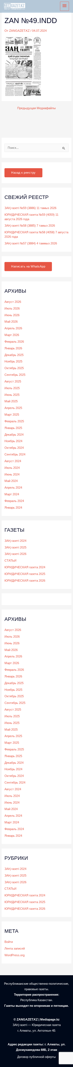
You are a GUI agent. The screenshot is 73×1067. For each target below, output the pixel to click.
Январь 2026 (13, 348)
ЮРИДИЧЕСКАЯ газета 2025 (24, 574)
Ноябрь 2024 (13, 441)
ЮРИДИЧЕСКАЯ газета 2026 (24, 580)
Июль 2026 (12, 308)
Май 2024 (11, 481)
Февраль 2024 (14, 501)
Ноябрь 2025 (13, 361)
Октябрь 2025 (14, 368)
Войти (8, 941)
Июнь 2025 (11, 394)
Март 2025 (11, 414)
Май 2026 (11, 321)
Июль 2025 (12, 388)
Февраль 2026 (14, 341)
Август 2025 (12, 381)
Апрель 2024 (13, 487)
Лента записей (14, 948)
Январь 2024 (13, 507)
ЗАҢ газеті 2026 (15, 554)
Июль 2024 (12, 467)
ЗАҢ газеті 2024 (15, 540)
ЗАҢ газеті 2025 (15, 547)
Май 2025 (11, 401)
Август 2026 (12, 301)
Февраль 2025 (14, 421)
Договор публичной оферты (36, 1057)
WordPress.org (14, 955)
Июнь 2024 (11, 474)
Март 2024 (11, 494)
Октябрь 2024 (14, 447)
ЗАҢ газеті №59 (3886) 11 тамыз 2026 (30, 208)
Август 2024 (12, 461)
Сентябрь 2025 (14, 374)
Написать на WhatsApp (28, 266)
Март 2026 (11, 335)
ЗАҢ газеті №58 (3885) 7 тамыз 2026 (29, 225)
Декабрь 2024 (14, 434)
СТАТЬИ (10, 560)
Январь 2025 (13, 428)
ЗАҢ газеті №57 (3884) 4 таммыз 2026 (30, 243)
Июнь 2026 (11, 315)
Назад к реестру (23, 172)
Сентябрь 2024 (14, 454)
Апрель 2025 (13, 408)
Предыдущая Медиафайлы (36, 108)
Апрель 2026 (13, 328)
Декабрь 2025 (14, 355)
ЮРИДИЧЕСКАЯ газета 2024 (24, 567)
